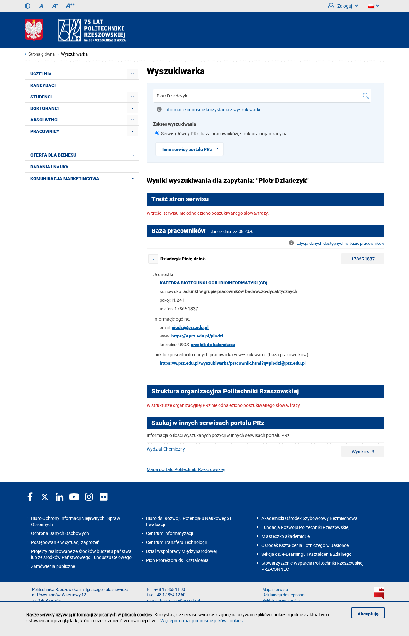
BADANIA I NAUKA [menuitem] (49, 166)
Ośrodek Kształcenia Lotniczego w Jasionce (305, 545)
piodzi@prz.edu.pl (190, 327)
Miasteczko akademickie (285, 536)
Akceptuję (368, 613)
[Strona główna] (75, 30)
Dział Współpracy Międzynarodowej (181, 551)
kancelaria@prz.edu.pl (180, 600)
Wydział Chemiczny (166, 449)
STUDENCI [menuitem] (41, 96)
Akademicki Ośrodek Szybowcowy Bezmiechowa (309, 518)
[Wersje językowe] (373, 6)
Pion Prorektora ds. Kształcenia (177, 560)
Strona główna (41, 54)
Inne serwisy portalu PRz (187, 149)
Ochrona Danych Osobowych (60, 533)
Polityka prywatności (281, 600)
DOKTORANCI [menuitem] (44, 108)
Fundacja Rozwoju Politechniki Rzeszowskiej (305, 527)
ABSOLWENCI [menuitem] (44, 119)
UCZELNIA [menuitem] (41, 73)
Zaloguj (344, 6)
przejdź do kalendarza (213, 344)
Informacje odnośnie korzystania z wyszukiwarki (212, 109)
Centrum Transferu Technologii (176, 542)
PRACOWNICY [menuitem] (44, 131)
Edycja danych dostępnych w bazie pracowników (340, 243)
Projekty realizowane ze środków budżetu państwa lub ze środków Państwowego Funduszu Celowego (81, 554)
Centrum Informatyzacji (169, 533)
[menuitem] (132, 74)
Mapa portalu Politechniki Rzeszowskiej (186, 469)
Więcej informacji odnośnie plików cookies (201, 620)
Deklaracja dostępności (283, 595)
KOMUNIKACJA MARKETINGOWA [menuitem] (64, 178)
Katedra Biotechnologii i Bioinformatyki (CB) (213, 282)
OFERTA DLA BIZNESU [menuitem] (53, 155)
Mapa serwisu (275, 589)
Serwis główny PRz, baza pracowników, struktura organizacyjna (224, 133)
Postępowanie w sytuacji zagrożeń (65, 542)
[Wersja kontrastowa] (27, 6)
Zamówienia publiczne (53, 566)
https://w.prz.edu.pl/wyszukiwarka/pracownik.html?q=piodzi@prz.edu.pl (233, 363)
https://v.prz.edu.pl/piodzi (197, 335)
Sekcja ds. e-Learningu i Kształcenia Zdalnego (306, 554)
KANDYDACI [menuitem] (43, 85)
